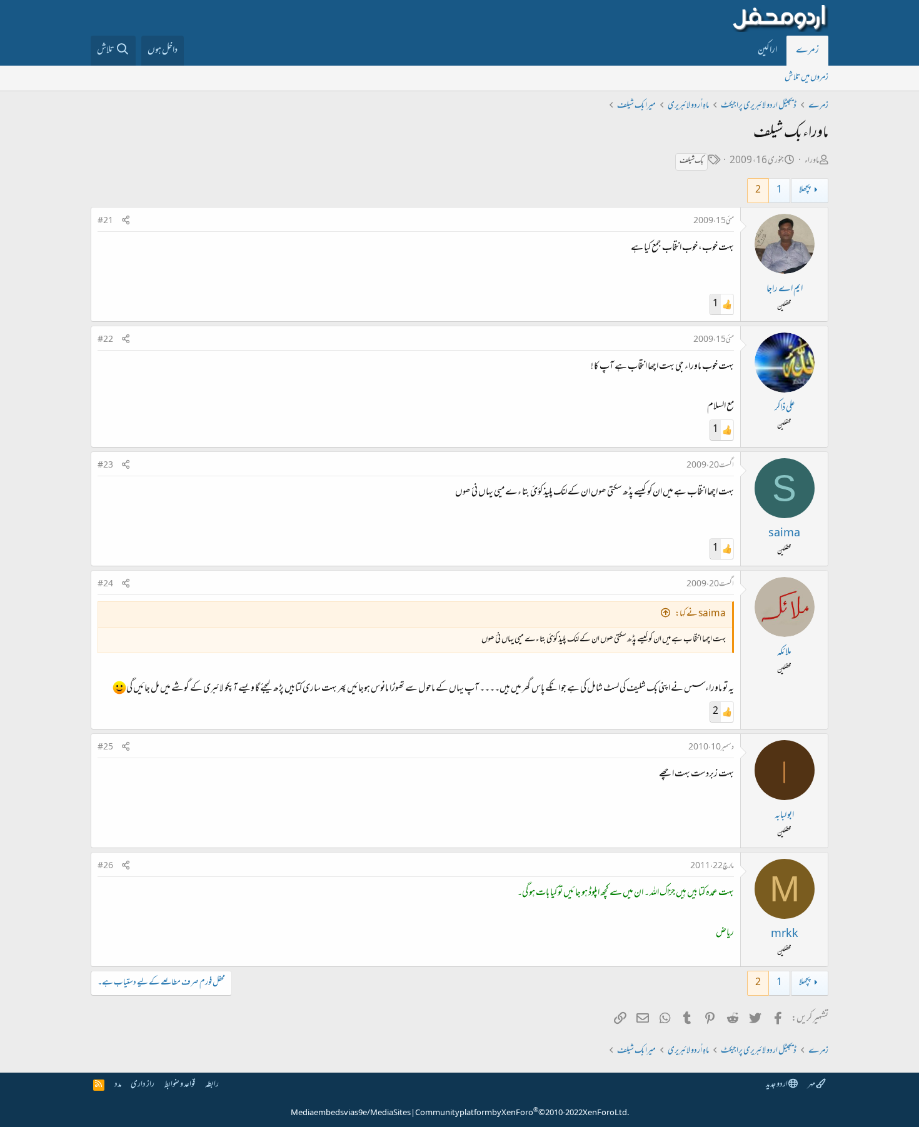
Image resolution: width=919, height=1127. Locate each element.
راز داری (142, 1084)
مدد (117, 1084)
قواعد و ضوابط (179, 1084)
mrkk (784, 934)
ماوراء (812, 161)
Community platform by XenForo (522, 1113)
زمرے (807, 50)
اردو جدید (777, 1084)
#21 (105, 221)
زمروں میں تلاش (806, 77)
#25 (105, 747)
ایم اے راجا (784, 289)
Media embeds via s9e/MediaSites (351, 1113)
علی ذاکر (785, 408)
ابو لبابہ (784, 815)
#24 (105, 584)
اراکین (767, 50)
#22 (105, 340)
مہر (812, 1084)
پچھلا (804, 190)
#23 (105, 465)
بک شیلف (691, 161)
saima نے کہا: (700, 614)
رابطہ (212, 1084)
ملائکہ (784, 652)
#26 (105, 866)
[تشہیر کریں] (126, 221)
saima (784, 533)
